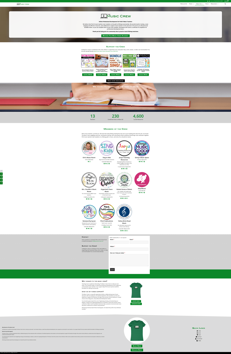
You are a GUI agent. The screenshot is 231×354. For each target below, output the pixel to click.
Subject (112, 246)
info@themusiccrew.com (97, 241)
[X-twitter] (211, 1)
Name (112, 239)
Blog (207, 3)
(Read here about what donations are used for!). (106, 51)
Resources (214, 3)
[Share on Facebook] (1, 173)
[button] (225, 4)
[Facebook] (209, 1)
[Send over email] (1, 176)
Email (132, 239)
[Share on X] (1, 180)
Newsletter (183, 3)
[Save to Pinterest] (1, 183)
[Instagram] (213, 1)
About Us (199, 3)
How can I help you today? (117, 253)
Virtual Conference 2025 (218, 1)
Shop (190, 3)
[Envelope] (208, 1)
